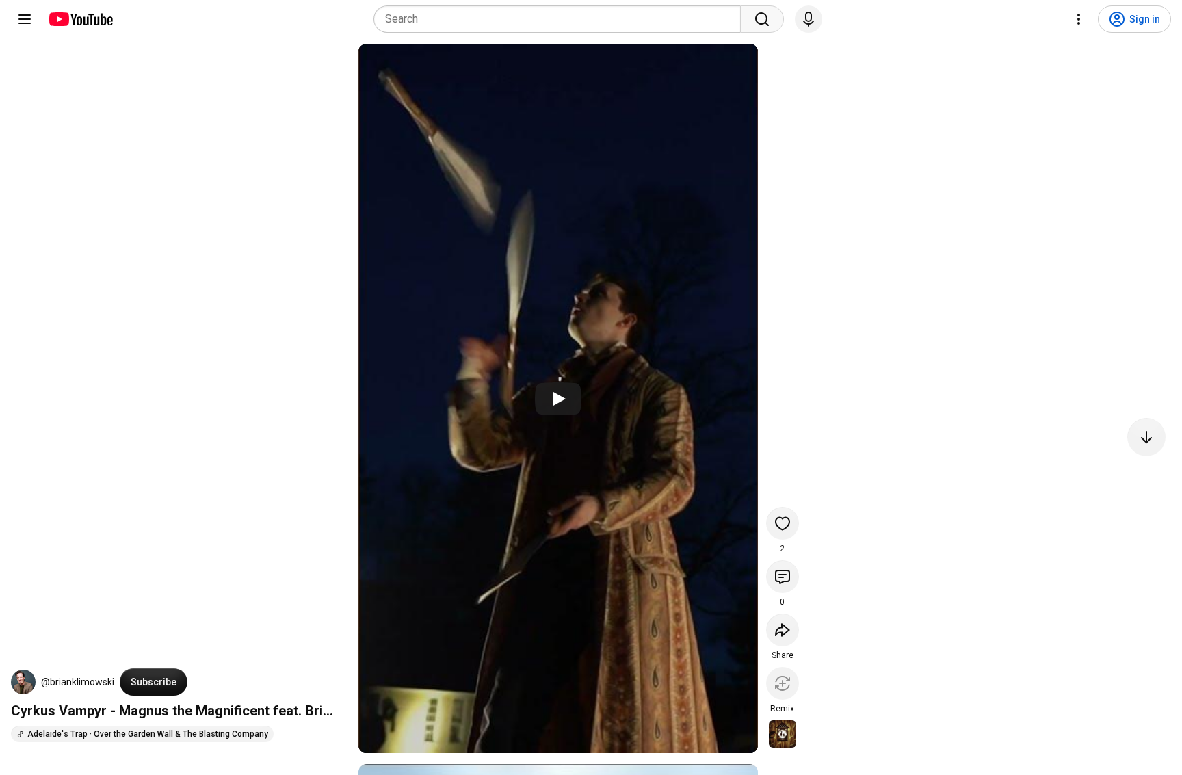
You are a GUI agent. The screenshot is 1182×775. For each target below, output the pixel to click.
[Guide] (24, 19)
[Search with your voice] (808, 19)
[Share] (782, 630)
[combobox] (561, 19)
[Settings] (1079, 19)
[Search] (762, 19)
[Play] (558, 398)
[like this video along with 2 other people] (782, 523)
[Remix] (782, 683)
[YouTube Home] (80, 19)
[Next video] (1146, 437)
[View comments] (782, 576)
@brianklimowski (77, 682)
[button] (23, 682)
